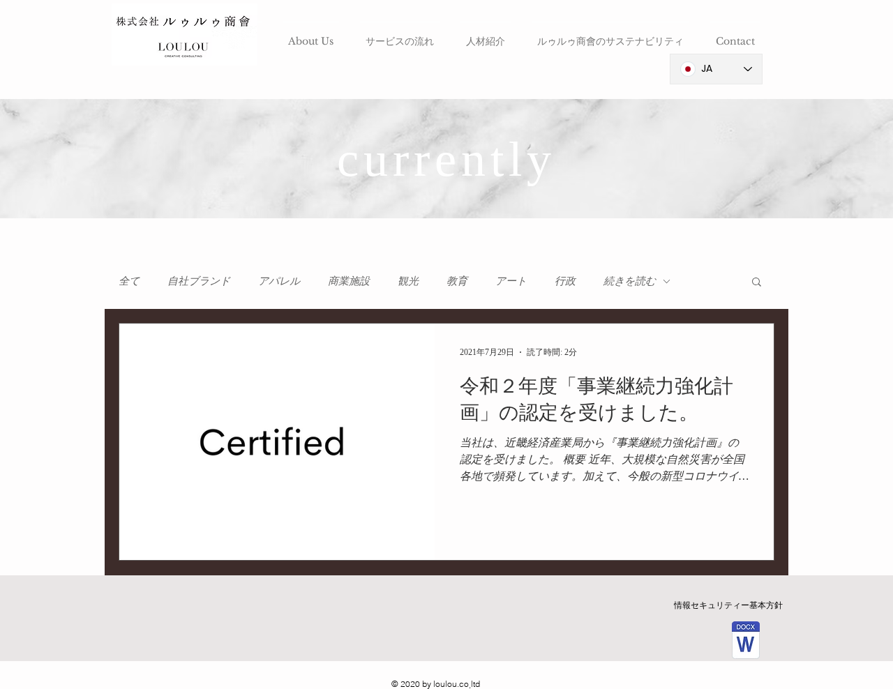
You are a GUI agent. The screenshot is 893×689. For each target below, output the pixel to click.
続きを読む (629, 281)
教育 (456, 281)
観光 (408, 281)
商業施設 (349, 281)
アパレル (279, 281)
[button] (756, 282)
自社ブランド (198, 281)
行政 (565, 281)
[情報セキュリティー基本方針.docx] (745, 641)
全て (129, 281)
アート (511, 281)
